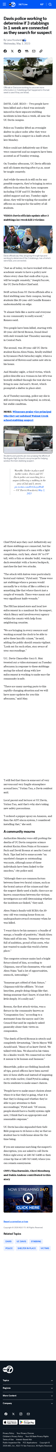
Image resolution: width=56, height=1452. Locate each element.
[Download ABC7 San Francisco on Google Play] (27, 1422)
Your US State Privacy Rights (37, 1436)
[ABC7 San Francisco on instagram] (21, 1414)
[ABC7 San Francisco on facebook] (6, 1414)
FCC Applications (30, 1443)
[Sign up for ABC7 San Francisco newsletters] (28, 1414)
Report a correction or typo (16, 1221)
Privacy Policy (8, 1433)
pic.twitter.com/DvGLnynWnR (29, 486)
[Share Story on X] (12, 51)
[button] (4, 4)
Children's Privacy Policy (13, 1436)
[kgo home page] (8, 1369)
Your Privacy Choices (25, 1433)
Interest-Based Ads (24, 1439)
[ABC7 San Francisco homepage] (12, 4)
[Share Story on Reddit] (19, 51)
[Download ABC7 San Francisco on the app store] (10, 1422)
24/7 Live (23, 4)
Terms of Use (8, 1439)
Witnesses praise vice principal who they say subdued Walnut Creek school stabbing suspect (27, 416)
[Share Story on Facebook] (5, 51)
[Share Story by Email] (33, 51)
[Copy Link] (41, 51)
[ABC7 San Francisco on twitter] (13, 1414)
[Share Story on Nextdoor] (26, 51)
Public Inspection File (11, 1443)
